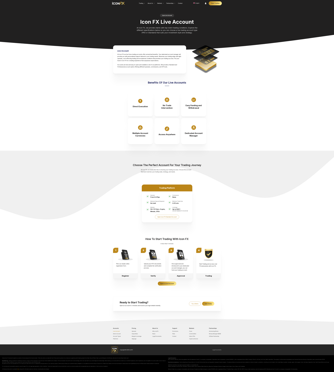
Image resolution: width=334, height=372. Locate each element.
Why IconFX (155, 331)
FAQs (173, 333)
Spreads (134, 331)
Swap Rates (135, 333)
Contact (174, 336)
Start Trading (215, 3)
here (18, 369)
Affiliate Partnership (214, 336)
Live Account (116, 331)
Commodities (192, 333)
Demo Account (117, 333)
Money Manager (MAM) (215, 333)
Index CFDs (192, 336)
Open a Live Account (167, 283)
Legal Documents (156, 336)
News (153, 333)
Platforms (115, 338)
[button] (142, 3)
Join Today (208, 304)
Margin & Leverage (136, 336)
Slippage (134, 338)
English (197, 3)
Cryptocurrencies (193, 338)
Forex (190, 331)
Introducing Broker (213, 331)
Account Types (117, 336)
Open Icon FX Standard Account (167, 217)
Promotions (175, 331)
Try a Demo (194, 304)
